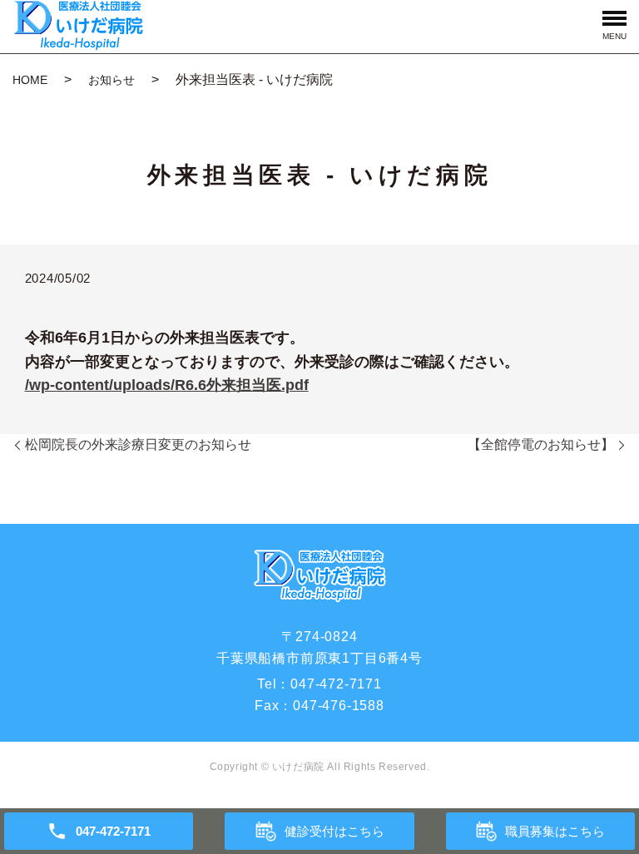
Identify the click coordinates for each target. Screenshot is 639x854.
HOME (29, 79)
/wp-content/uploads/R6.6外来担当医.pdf (167, 385)
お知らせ (111, 79)
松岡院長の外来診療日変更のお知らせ (138, 444)
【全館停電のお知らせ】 (541, 444)
